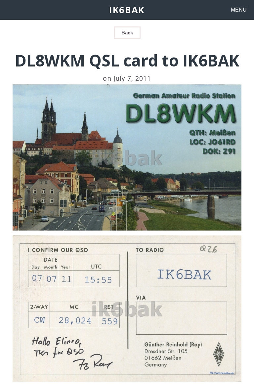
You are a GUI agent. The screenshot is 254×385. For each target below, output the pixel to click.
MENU (239, 10)
